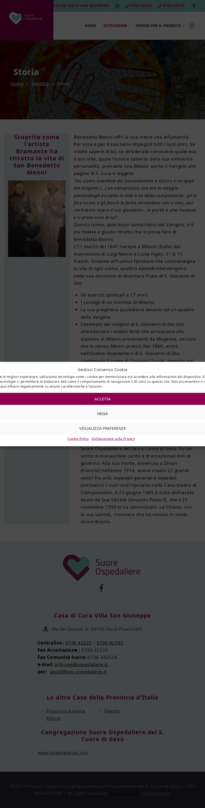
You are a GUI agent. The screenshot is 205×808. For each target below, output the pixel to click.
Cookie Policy (78, 438)
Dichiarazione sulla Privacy (113, 438)
